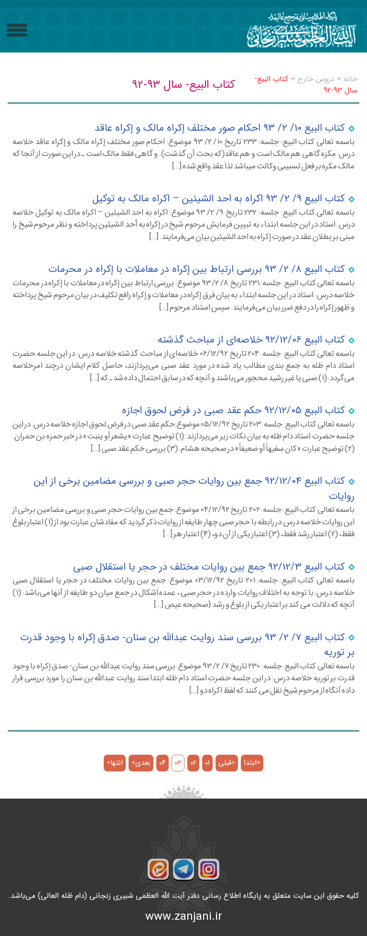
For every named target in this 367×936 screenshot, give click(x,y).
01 (207, 763)
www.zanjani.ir (183, 917)
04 (162, 763)
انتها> (115, 763)
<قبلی (226, 763)
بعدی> (141, 763)
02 (193, 763)
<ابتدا (252, 763)
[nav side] (17, 30)
